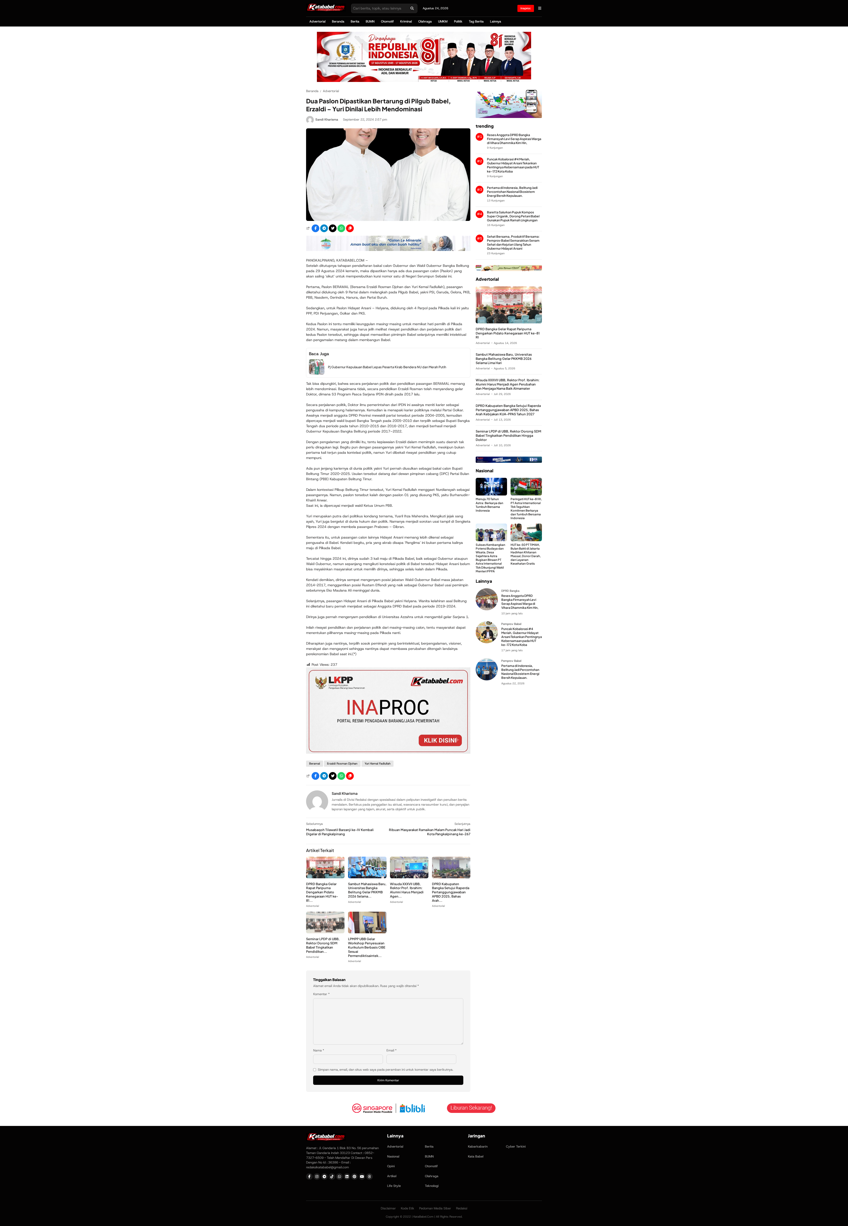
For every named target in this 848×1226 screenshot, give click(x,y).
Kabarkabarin (478, 1146)
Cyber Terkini (516, 1146)
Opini (391, 1166)
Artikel (391, 1176)
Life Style (394, 1186)
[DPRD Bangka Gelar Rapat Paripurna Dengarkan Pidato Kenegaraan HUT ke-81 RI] (325, 877)
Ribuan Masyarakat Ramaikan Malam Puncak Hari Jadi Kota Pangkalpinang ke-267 (429, 832)
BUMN (370, 21)
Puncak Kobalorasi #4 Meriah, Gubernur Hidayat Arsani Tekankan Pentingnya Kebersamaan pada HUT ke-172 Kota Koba (513, 165)
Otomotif (387, 21)
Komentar (321, 994)
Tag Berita (476, 21)
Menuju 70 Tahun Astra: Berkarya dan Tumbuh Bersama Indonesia (489, 504)
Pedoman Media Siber (435, 1208)
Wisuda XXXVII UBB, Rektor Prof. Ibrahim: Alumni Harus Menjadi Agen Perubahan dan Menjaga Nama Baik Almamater (507, 384)
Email (391, 1050)
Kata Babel (475, 1156)
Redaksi (461, 1208)
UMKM (442, 21)
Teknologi (432, 1186)
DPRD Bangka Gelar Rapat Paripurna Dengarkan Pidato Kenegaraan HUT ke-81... (322, 892)
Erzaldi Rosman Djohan (342, 763)
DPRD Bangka (510, 591)
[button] (350, 228)
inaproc (526, 8)
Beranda (338, 21)
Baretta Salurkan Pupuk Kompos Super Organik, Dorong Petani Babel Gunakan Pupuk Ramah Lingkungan (513, 216)
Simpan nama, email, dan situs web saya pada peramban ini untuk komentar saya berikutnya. (385, 1069)
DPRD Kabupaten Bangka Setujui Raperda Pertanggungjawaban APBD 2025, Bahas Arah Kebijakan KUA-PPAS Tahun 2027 (508, 410)
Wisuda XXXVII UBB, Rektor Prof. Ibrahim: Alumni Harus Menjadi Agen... (407, 890)
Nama (318, 1050)
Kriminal (406, 21)
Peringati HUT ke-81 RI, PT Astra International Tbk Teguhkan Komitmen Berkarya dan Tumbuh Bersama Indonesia (526, 508)
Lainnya (495, 21)
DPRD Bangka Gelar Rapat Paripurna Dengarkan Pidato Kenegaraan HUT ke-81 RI (508, 333)
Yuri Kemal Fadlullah (377, 763)
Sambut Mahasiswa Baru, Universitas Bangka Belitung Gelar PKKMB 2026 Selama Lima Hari (504, 359)
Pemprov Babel (511, 624)
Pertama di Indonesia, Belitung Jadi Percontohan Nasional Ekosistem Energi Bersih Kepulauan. (512, 192)
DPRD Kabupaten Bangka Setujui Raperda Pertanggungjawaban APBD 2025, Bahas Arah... (450, 892)
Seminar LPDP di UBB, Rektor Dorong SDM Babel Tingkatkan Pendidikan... (323, 945)
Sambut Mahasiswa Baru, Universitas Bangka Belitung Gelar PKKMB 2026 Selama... (367, 890)
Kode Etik (407, 1208)
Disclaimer (388, 1208)
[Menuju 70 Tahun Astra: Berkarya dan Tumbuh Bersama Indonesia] (491, 494)
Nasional (393, 1156)
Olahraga (425, 21)
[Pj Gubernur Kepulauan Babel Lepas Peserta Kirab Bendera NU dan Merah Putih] (316, 373)
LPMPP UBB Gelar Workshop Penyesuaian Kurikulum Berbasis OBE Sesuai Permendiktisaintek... (366, 947)
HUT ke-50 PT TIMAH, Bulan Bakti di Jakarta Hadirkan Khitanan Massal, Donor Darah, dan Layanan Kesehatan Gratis (526, 554)
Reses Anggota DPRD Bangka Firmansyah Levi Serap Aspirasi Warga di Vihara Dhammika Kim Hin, (514, 139)
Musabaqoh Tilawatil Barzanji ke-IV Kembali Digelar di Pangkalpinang (340, 832)
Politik (458, 21)
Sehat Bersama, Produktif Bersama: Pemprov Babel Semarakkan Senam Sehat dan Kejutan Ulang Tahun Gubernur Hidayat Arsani (513, 243)
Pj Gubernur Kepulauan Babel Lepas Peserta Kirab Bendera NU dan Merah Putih (387, 367)
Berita (355, 21)
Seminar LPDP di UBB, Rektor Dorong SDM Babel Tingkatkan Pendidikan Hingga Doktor (508, 435)
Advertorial (317, 21)
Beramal (314, 763)
